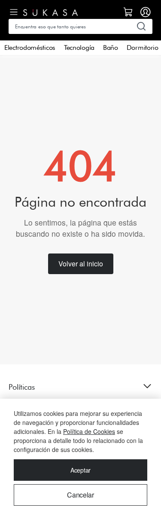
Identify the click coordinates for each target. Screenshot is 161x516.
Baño (110, 47)
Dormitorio (142, 47)
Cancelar (80, 495)
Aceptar (80, 470)
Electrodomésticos (29, 47)
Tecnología (79, 47)
